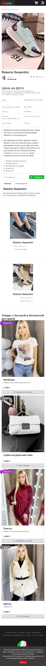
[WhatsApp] (40, 77)
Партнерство (36, 633)
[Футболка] (23, 348)
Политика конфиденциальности (14, 635)
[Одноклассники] (34, 77)
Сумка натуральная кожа (17, 454)
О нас (34, 635)
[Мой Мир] (43, 77)
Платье (7, 528)
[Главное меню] (42, 3)
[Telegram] (37, 77)
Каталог (4, 9)
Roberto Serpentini (13, 9)
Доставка (22, 633)
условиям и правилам (20, 153)
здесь (37, 658)
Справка (28, 635)
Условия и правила (11, 633)
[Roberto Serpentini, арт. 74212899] (23, 69)
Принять (23, 662)
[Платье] (23, 497)
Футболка (9, 379)
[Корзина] (36, 3)
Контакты (40, 635)
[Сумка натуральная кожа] (23, 424)
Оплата (28, 633)
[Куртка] (23, 572)
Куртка (7, 603)
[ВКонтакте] (31, 77)
